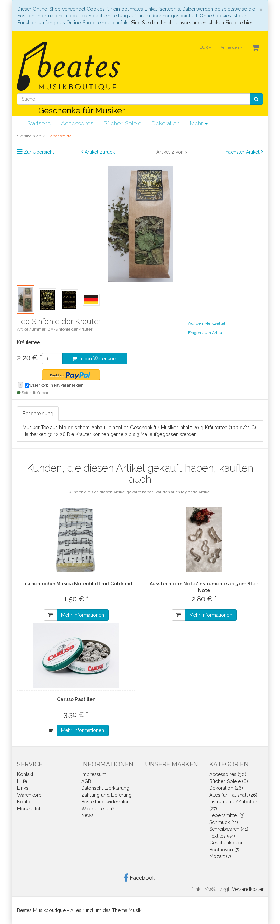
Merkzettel (28, 808)
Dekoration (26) (226, 788)
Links (22, 788)
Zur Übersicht (39, 152)
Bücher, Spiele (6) (228, 781)
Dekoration (166, 123)
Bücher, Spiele (122, 123)
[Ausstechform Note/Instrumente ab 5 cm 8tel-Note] (204, 540)
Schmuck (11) (223, 822)
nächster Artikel (243, 152)
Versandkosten (248, 889)
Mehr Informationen (82, 615)
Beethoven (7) (224, 849)
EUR (204, 47)
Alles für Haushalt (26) (233, 795)
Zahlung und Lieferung (106, 795)
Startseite (39, 123)
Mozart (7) (220, 856)
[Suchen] (256, 99)
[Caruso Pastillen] (76, 655)
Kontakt (25, 774)
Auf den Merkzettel (206, 323)
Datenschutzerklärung (105, 788)
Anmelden (230, 47)
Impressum (93, 774)
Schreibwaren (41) (228, 829)
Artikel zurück (100, 152)
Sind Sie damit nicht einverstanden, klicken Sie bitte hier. (192, 22)
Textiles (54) (222, 836)
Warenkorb (29, 795)
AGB (86, 781)
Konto (23, 801)
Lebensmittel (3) (227, 815)
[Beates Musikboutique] (68, 66)
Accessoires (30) (227, 774)
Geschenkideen (226, 842)
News (87, 815)
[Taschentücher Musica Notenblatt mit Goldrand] (76, 540)
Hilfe (22, 781)
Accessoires (77, 123)
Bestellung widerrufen (105, 801)
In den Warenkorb (97, 358)
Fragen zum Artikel (206, 332)
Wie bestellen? (97, 808)
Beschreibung (38, 413)
